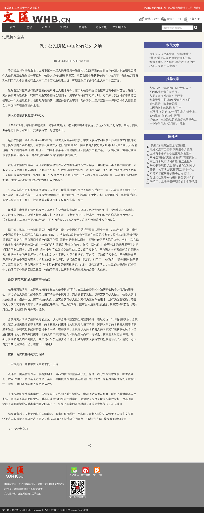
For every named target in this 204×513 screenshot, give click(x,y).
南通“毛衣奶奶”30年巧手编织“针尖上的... (173, 111)
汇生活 (46, 27)
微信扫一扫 (173, 19)
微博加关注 (151, 19)
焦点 (20, 37)
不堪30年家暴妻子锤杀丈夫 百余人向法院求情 (174, 173)
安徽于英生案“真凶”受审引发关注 (170, 99)
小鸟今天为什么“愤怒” (163, 65)
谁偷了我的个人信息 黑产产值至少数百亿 (173, 62)
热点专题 (101, 27)
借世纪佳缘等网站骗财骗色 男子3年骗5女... (174, 177)
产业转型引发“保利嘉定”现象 (167, 123)
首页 (12, 27)
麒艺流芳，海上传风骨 (163, 103)
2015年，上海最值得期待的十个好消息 (173, 181)
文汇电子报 (120, 27)
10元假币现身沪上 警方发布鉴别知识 (172, 165)
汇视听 (64, 27)
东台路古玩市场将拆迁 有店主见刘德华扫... (174, 161)
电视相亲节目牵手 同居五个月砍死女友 (174, 149)
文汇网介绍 (24, 493)
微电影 (83, 27)
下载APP (194, 19)
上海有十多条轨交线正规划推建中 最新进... (174, 153)
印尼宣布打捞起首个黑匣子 (166, 95)
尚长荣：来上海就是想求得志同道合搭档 (173, 119)
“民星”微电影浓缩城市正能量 (168, 145)
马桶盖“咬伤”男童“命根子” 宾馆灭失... (173, 157)
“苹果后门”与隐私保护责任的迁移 (170, 58)
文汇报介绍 (10, 493)
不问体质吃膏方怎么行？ (164, 91)
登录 (196, 7)
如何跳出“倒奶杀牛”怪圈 (164, 115)
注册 (189, 7)
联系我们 (36, 493)
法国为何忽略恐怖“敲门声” (165, 107)
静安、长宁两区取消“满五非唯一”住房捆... (174, 169)
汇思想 (28, 27)
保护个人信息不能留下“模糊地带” (170, 54)
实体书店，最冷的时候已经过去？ (170, 87)
